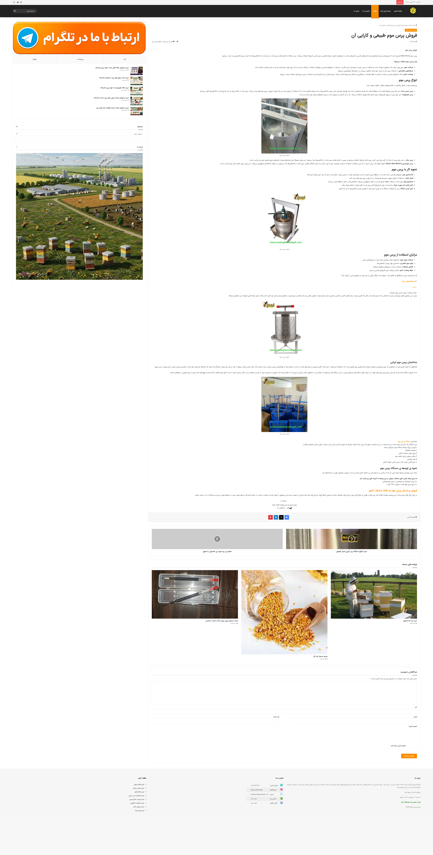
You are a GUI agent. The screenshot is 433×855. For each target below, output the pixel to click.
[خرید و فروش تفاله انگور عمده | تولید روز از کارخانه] (136, 71)
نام (416, 707)
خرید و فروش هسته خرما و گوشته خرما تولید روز (112, 108)
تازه (125, 59)
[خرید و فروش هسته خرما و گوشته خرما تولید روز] (136, 111)
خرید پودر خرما (139, 810)
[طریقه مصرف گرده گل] (284, 612)
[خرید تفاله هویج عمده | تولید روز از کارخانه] (136, 91)
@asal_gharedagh (257, 790)
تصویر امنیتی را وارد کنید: (398, 746)
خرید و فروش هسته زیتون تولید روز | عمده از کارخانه (111, 98)
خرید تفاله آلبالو (139, 792)
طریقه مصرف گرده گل (320, 656)
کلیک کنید (254, 799)
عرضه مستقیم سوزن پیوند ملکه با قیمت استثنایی (221, 621)
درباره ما (356, 11)
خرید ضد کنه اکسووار (410, 621)
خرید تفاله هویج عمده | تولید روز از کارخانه (114, 88)
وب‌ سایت (276, 717)
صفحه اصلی (398, 11)
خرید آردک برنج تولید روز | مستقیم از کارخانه (114, 78)
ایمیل (415, 717)
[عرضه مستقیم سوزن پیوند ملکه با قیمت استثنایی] (195, 594)
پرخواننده (80, 59)
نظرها (35, 59)
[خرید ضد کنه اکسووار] (374, 594)
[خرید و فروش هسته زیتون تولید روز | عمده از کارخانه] (136, 101)
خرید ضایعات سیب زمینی (136, 795)
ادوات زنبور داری (406, 25)
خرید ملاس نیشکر (138, 788)
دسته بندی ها (386, 11)
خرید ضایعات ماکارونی (137, 803)
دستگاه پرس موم (404, 441)
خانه (414, 25)
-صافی (414, 287)
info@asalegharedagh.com (260, 794)
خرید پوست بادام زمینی (136, 799)
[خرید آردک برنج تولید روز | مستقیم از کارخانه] (136, 81)
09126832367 (255, 785)
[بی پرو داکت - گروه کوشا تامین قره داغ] (413, 11)
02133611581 (409, 807)
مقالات (375, 11)
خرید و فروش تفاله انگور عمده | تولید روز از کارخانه (112, 67)
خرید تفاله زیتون (139, 784)
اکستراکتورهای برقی (409, 281)
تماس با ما (366, 11)
